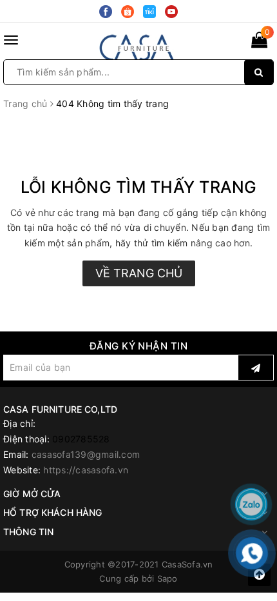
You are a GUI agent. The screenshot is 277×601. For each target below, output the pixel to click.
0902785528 (81, 438)
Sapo (167, 578)
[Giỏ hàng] (259, 42)
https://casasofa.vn (85, 469)
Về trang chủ (138, 273)
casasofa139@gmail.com (86, 454)
